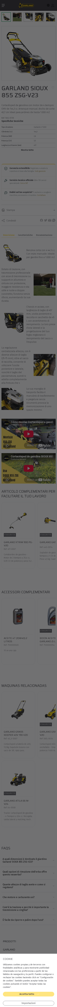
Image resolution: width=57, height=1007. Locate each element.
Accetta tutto (26, 994)
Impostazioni (28, 1003)
